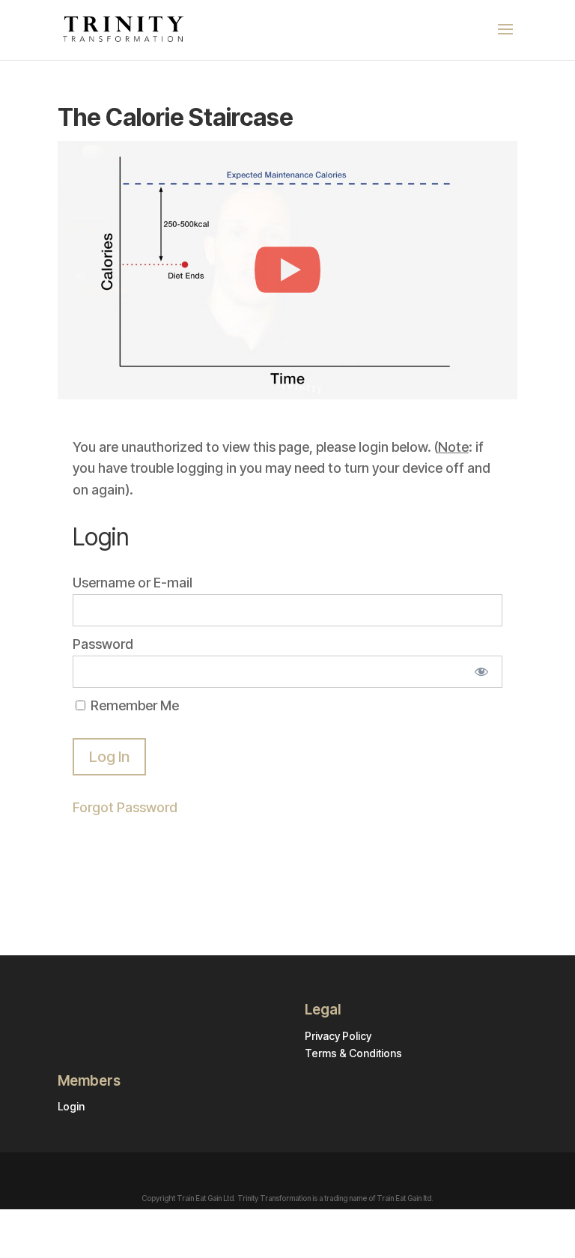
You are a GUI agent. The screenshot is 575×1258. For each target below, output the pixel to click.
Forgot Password (125, 807)
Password (103, 644)
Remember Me (133, 705)
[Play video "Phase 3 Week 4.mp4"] (287, 270)
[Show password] (481, 672)
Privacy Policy (338, 1035)
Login (71, 1106)
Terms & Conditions (353, 1053)
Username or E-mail (132, 582)
